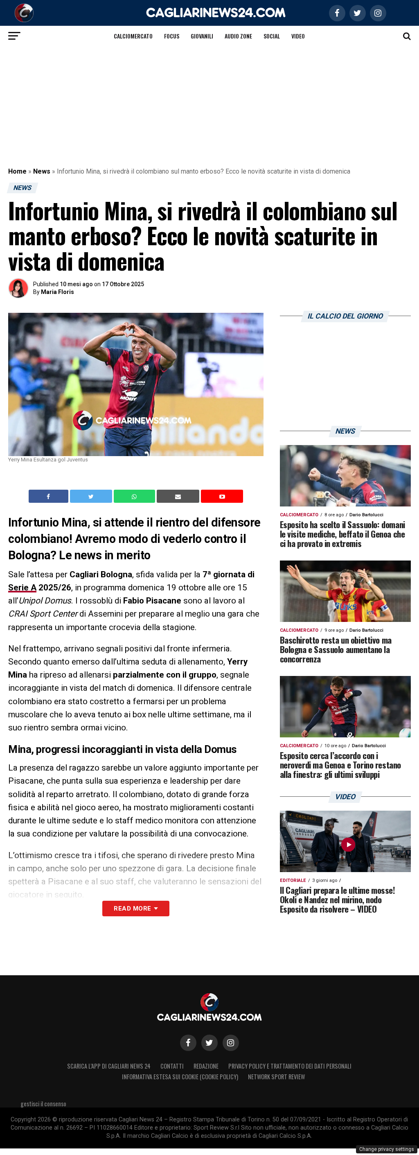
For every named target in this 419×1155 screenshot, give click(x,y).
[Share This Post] (135, 496)
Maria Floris (57, 292)
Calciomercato (133, 36)
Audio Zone (238, 36)
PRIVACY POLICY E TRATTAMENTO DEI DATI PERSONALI (289, 1066)
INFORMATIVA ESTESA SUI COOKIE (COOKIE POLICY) (180, 1076)
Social (272, 36)
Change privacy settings (386, 1149)
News (41, 171)
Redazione (206, 1066)
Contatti (172, 1066)
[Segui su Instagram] (231, 1043)
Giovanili (202, 36)
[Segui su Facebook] (188, 1043)
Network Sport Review (276, 1076)
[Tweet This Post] (92, 496)
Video (298, 36)
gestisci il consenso (43, 1103)
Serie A (22, 587)
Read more (132, 908)
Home (17, 171)
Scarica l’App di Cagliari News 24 (109, 1066)
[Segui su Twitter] (209, 1043)
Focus (171, 36)
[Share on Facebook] (49, 496)
